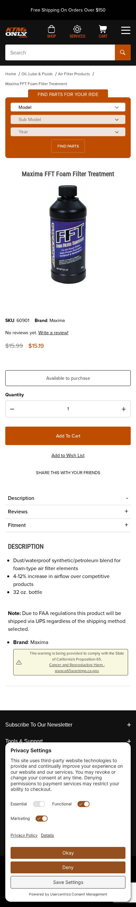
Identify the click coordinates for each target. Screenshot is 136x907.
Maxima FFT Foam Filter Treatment (36, 84)
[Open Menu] (126, 30)
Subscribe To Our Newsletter (38, 725)
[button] (51, 32)
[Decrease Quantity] (12, 409)
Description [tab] (21, 498)
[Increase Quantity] (123, 409)
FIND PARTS (68, 146)
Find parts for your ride (68, 94)
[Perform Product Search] (123, 52)
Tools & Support (24, 741)
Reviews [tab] (17, 511)
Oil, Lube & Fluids (37, 74)
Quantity (14, 394)
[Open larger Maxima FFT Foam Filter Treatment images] (68, 234)
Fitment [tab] (17, 525)
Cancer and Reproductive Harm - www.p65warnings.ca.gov (77, 667)
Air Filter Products (74, 74)
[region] (68, 301)
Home (10, 74)
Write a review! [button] (53, 332)
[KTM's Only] (16, 31)
